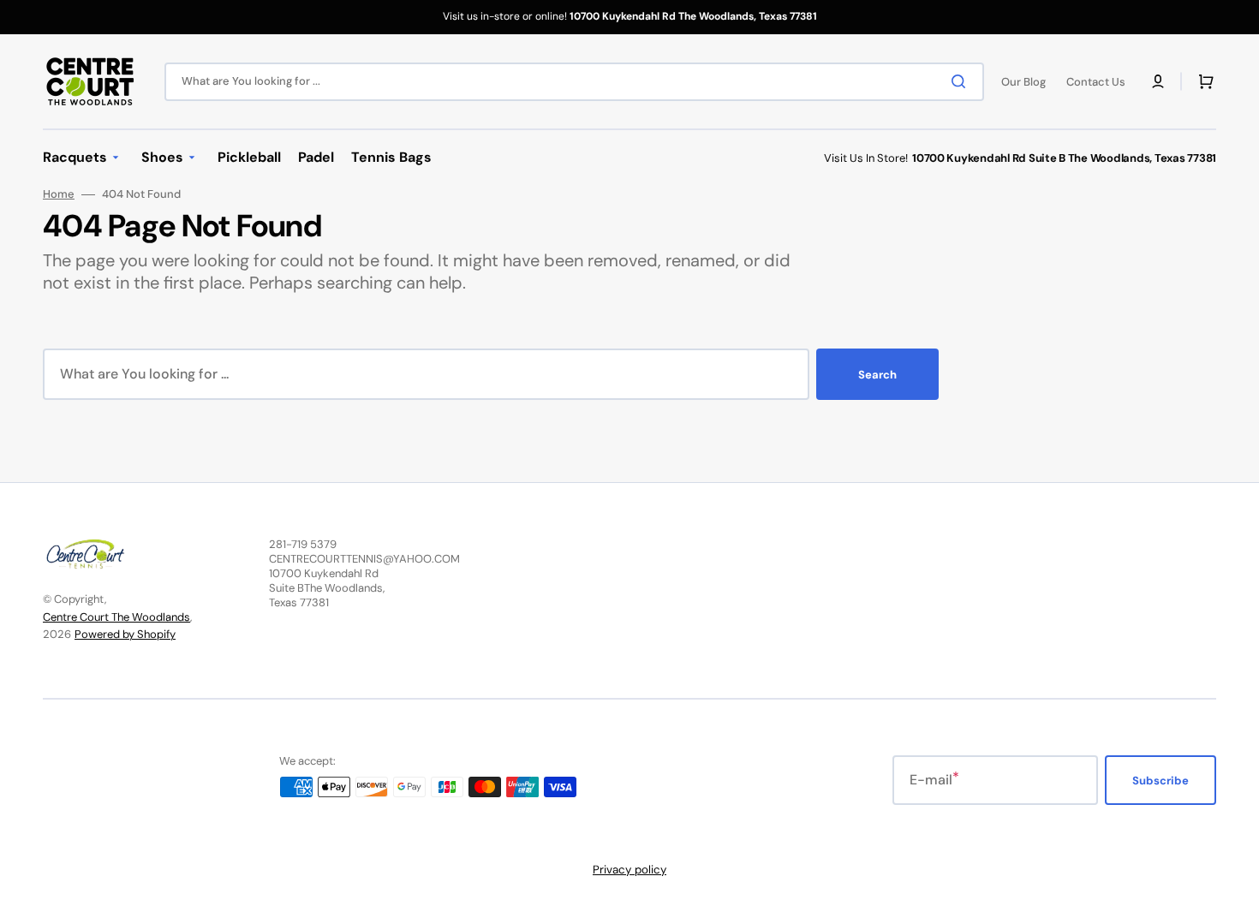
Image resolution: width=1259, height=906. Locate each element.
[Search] (962, 81)
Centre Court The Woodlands (116, 617)
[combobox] (574, 82)
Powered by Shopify (125, 634)
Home (59, 194)
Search (877, 374)
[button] (1158, 81)
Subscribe (1160, 780)
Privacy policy (629, 869)
